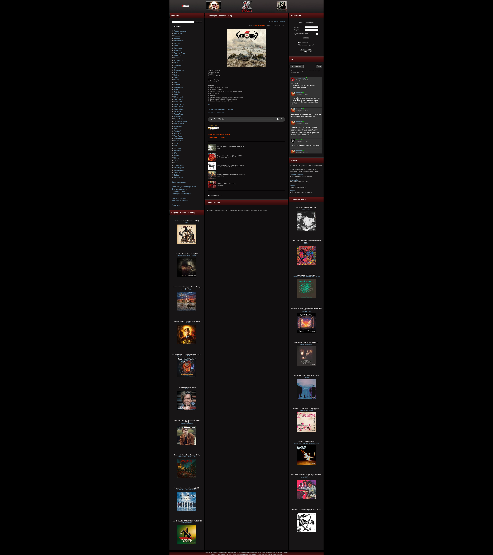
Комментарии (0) (215, 195)
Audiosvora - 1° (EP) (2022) (306, 275)
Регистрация (303, 42)
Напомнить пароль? (306, 45)
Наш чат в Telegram (179, 198)
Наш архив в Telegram (180, 201)
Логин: (296, 27)
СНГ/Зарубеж (281, 21)
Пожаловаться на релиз (216, 137)
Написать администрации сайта (184, 187)
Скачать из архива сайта (216, 109)
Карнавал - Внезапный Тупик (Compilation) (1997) (306, 475)
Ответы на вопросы (179, 189)
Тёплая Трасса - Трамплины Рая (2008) (230, 146)
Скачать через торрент (216, 113)
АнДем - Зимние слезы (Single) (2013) (306, 408)
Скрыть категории (179, 182)
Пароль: (297, 30)
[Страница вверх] (204, 15)
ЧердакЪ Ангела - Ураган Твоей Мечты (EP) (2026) (306, 308)
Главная (177, 26)
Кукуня (292, 191)
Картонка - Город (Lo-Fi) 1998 (306, 207)
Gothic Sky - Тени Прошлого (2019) (306, 342)
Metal (270, 21)
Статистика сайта (178, 191)
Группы (176, 205)
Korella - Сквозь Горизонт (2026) (187, 254)
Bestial (292, 185)
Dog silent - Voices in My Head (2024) (306, 375)
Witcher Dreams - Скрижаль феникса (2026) (187, 354)
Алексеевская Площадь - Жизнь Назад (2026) (186, 287)
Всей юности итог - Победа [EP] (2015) (230, 165)
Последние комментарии (181, 194)
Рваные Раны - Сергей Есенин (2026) (187, 321)
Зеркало (230, 109)
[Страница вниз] (204, 17)
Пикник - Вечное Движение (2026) (187, 221)
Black (274, 21)
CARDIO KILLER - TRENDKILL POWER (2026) (187, 521)
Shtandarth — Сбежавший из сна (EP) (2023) (306, 509)
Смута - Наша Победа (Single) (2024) (229, 156)
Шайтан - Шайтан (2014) (306, 441)
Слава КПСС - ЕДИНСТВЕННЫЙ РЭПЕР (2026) (187, 421)
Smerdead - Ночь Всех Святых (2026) (187, 455)
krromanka (294, 180)
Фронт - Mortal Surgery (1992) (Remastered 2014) (306, 241)
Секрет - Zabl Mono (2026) (187, 387)
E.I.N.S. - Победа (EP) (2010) (226, 183)
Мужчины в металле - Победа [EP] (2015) (231, 174)
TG (209, 105)
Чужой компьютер (301, 34)
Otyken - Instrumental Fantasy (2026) (186, 488)
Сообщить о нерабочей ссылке (219, 134)
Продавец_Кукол (259, 25)
